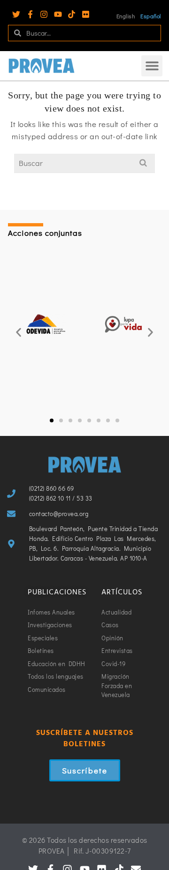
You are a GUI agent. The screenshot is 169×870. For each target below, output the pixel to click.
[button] (151, 65)
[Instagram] (44, 14)
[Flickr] (86, 14)
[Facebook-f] (30, 14)
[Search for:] (84, 163)
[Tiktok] (72, 14)
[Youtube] (58, 14)
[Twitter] (16, 14)
